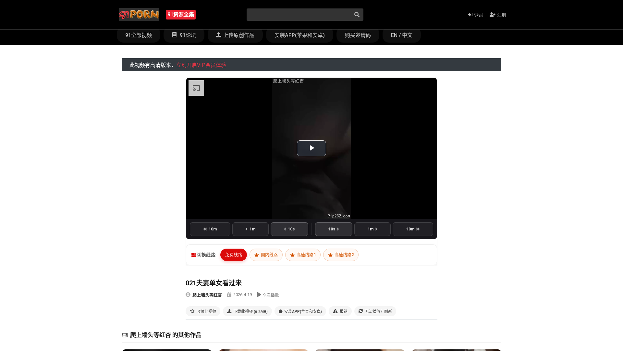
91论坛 (187, 35)
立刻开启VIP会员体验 (201, 65)
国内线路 (269, 254)
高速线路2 (344, 254)
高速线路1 (306, 254)
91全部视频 (138, 35)
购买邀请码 (358, 35)
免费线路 (233, 254)
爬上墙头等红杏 (207, 294)
